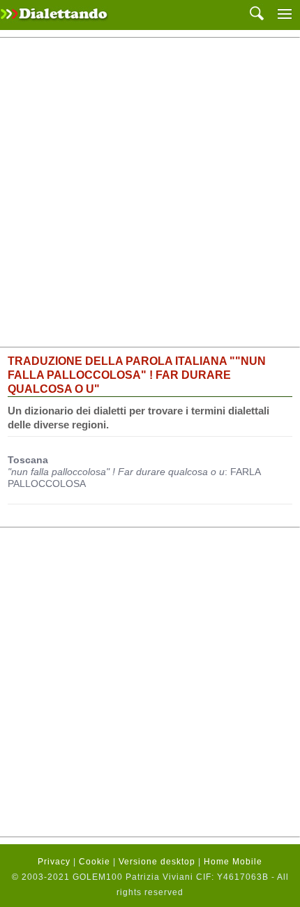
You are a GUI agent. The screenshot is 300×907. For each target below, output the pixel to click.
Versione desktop (157, 862)
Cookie (94, 862)
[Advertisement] (150, 193)
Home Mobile (233, 862)
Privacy (54, 862)
